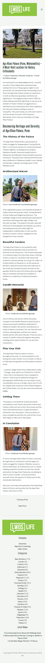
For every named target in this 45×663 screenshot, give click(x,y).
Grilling (21, 588)
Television (20, 617)
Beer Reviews (20, 559)
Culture (7, 76)
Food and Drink (20, 583)
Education (21, 570)
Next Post (22, 506)
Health (20, 591)
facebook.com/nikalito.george (23, 313)
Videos (21, 623)
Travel (36, 76)
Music (20, 602)
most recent (23, 82)
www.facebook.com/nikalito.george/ (23, 204)
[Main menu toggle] (41, 9)
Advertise (22, 544)
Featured (13, 76)
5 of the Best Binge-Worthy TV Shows (23, 641)
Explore (21, 575)
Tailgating (21, 615)
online (5, 391)
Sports (20, 612)
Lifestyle (21, 76)
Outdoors (29, 76)
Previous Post (22, 500)
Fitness (21, 580)
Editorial (20, 567)
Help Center (22, 549)
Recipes (20, 610)
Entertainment (20, 572)
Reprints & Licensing (22, 546)
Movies (20, 599)
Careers (21, 562)
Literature (21, 596)
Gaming (20, 585)
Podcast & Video (20, 607)
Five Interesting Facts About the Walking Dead (22, 633)
